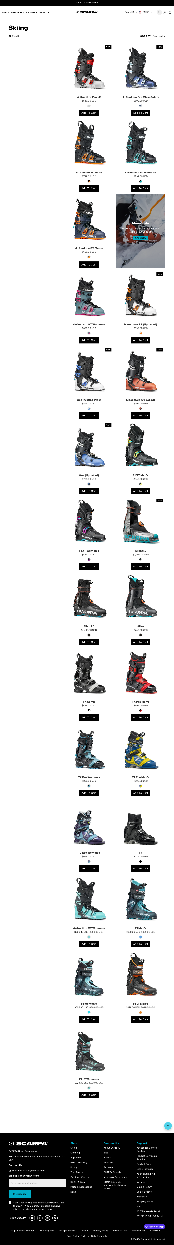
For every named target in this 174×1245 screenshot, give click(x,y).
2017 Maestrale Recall (148, 1211)
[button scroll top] (168, 1127)
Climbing (75, 1152)
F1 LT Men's (140, 1003)
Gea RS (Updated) (89, 399)
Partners (108, 1167)
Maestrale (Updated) (140, 399)
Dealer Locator (145, 1192)
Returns (141, 1182)
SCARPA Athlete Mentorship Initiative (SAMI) (115, 1185)
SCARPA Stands (112, 1172)
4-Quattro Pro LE (89, 97)
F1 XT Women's (89, 550)
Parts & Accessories (81, 1187)
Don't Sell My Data (76, 1236)
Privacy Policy (100, 1230)
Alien (140, 626)
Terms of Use (120, 1230)
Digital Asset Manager (23, 1230)
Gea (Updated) (89, 475)
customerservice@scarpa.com (28, 1170)
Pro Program (47, 1230)
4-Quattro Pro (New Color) (140, 97)
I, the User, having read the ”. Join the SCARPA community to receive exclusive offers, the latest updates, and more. (38, 1206)
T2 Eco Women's (89, 852)
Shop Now (140, 238)
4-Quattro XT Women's (89, 928)
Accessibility (138, 1230)
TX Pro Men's (140, 701)
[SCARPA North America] (87, 12)
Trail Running (77, 1172)
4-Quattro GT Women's (89, 324)
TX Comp (89, 701)
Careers (84, 1230)
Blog (106, 1152)
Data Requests (99, 1236)
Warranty (142, 1196)
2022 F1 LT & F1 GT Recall (150, 1216)
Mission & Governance (115, 1177)
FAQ (139, 1206)
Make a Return (144, 1187)
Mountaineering (78, 1162)
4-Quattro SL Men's (88, 172)
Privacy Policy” (50, 1202)
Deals (73, 1192)
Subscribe (21, 1194)
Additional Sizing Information (146, 1175)
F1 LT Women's (89, 1079)
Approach (75, 1157)
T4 (140, 852)
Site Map (155, 1230)
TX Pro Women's (89, 777)
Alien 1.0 (88, 626)
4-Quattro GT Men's (89, 248)
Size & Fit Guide (145, 1169)
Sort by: (145, 36)
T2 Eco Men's (140, 777)
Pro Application (67, 1230)
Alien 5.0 (140, 550)
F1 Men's (140, 928)
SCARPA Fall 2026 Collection (87, 3)
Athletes (108, 1162)
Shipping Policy (145, 1201)
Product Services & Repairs (147, 1158)
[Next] (131, 3)
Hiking (73, 1167)
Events (107, 1157)
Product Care (144, 1164)
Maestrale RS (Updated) (140, 324)
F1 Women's (89, 1003)
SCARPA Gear (77, 1182)
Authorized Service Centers (147, 1149)
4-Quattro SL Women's (140, 172)
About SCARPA (112, 1148)
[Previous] (43, 3)
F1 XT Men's (140, 475)
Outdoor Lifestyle (79, 1177)
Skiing (73, 1148)
